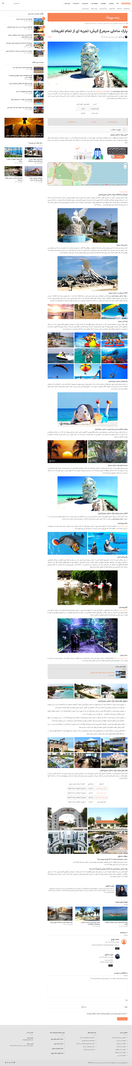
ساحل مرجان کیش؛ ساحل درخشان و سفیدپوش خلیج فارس (90, 923)
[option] (24, 128)
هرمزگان (116, 23)
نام (126, 1000)
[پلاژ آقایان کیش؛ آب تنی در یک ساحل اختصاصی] (39, 29)
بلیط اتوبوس (112, 8)
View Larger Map (124, 192)
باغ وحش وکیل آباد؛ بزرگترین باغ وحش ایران (20, 83)
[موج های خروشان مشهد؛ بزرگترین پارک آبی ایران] (33, 171)
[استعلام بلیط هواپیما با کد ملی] (39, 94)
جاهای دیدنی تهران (121, 1043)
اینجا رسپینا (85, 3)
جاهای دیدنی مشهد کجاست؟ (119, 1037)
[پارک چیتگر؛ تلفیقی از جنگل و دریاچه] (13, 152)
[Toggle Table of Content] (124, 129)
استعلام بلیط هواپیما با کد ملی (24, 91)
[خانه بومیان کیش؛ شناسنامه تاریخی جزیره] (60, 914)
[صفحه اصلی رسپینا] (126, 3)
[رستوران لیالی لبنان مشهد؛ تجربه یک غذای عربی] (39, 110)
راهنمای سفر (95, 3)
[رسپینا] (88, 17)
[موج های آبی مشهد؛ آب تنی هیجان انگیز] (39, 102)
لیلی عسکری (121, 37)
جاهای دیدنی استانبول (120, 1052)
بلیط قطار (119, 8)
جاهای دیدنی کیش (121, 1040)
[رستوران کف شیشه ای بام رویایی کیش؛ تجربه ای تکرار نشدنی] (39, 45)
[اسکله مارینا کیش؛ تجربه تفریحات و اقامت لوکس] (115, 914)
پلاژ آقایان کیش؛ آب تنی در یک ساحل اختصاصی (19, 27)
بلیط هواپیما (126, 8)
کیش (111, 23)
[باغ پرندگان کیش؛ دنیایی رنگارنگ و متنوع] (13, 171)
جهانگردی (103, 3)
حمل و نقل (67, 3)
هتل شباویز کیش (101, 793)
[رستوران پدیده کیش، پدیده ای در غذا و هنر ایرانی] (39, 53)
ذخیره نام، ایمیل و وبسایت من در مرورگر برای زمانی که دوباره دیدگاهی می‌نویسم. (106, 1013)
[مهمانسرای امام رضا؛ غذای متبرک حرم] (39, 70)
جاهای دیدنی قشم (121, 1046)
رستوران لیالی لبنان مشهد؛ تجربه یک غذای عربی (19, 107)
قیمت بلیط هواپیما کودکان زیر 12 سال (85, 1043)
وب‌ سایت (83, 1007)
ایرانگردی (111, 3)
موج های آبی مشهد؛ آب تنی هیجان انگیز (21, 99)
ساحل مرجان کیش (122, 658)
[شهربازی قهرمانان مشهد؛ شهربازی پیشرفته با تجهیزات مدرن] (39, 78)
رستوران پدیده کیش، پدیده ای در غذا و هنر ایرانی (19, 51)
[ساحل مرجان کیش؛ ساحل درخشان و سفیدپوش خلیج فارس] (87, 914)
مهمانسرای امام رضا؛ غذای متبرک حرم (22, 67)
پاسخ (117, 948)
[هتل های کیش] (101, 159)
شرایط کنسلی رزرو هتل (89, 1049)
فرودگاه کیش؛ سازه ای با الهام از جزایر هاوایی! (102, 672)
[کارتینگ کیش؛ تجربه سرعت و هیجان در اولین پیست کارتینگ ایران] (39, 37)
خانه (117, 3)
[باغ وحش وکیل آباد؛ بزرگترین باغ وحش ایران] (39, 86)
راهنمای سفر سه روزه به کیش (24, 19)
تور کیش (94, 122)
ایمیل (126, 1007)
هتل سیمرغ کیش (101, 788)
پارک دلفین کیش (123, 526)
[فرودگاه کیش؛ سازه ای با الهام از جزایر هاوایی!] (121, 674)
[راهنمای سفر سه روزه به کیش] (39, 21)
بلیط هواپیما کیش (112, 122)
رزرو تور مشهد (94, 8)
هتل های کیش (71, 122)
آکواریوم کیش (123, 610)
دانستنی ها (76, 3)
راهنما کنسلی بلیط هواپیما (88, 1040)
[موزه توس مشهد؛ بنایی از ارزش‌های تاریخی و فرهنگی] (33, 152)
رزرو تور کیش (85, 8)
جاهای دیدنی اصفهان (120, 1049)
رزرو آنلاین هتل (103, 8)
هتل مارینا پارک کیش (101, 797)
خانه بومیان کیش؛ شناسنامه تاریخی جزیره (61, 922)
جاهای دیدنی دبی (121, 1055)
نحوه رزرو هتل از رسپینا (88, 1046)
